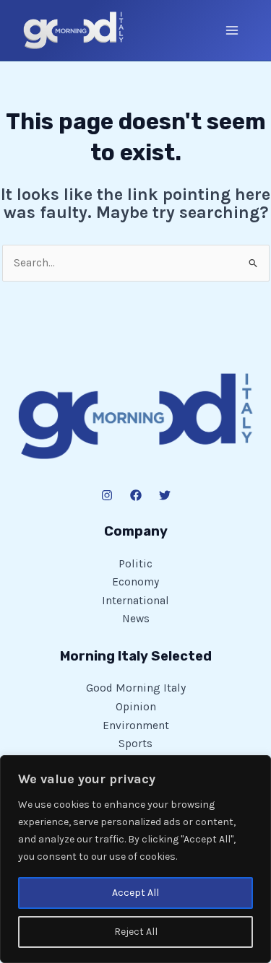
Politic (135, 563)
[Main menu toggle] (232, 29)
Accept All (135, 892)
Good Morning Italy (136, 687)
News (136, 618)
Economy (135, 581)
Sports (135, 743)
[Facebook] (136, 495)
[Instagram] (107, 495)
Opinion (136, 706)
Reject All (136, 931)
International (135, 600)
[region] (135, 859)
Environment (136, 725)
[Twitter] (165, 495)
